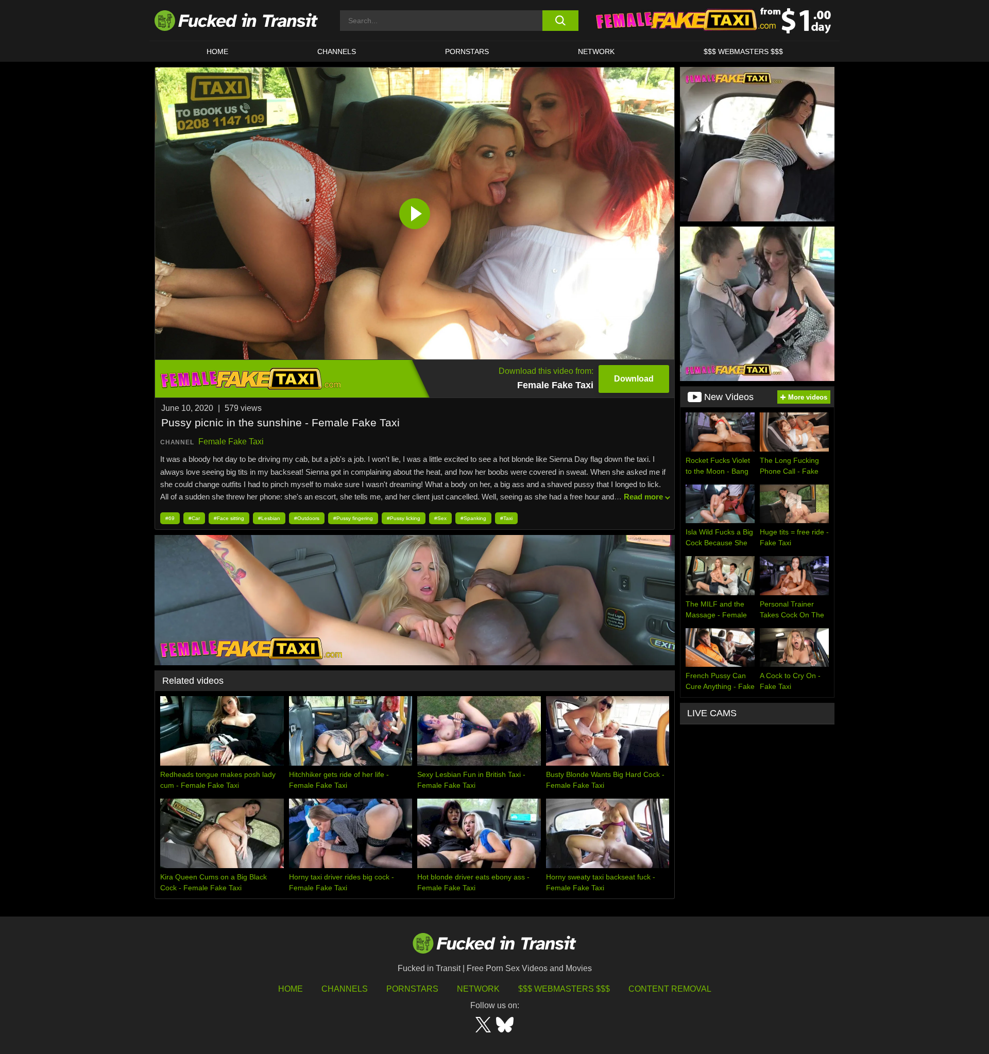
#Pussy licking (403, 518)
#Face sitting (229, 518)
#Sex (440, 518)
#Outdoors (306, 518)
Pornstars (467, 51)
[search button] (560, 20)
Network (596, 51)
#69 (170, 518)
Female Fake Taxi (231, 441)
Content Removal (669, 988)
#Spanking (473, 518)
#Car (194, 518)
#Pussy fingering (353, 518)
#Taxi (506, 518)
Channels (344, 988)
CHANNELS (336, 51)
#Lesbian (269, 518)
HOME (217, 51)
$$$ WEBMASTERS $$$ (743, 51)
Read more (643, 496)
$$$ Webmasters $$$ (564, 988)
